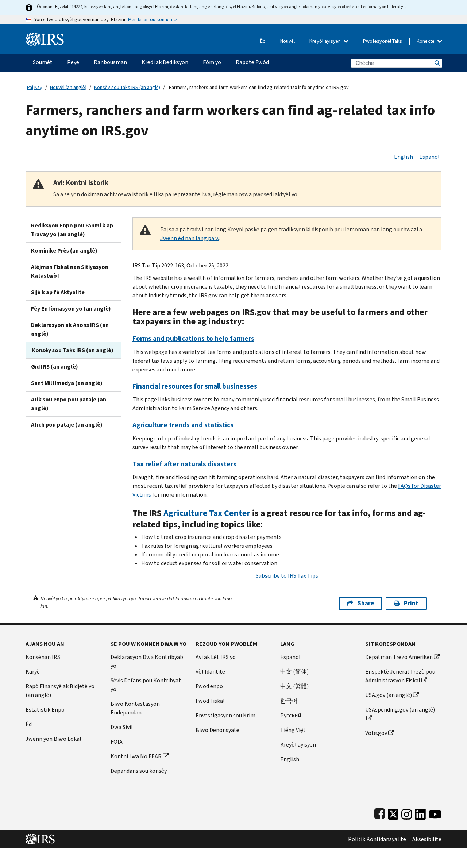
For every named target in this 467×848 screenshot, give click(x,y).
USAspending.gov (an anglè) (400, 709)
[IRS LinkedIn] (420, 812)
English (403, 157)
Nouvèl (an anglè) (68, 87)
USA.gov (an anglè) (388, 695)
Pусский (290, 715)
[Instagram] (406, 812)
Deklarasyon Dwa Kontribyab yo (147, 661)
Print (411, 603)
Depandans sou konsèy (139, 771)
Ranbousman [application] (110, 62)
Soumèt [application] (43, 62)
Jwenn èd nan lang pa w (189, 238)
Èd (263, 41)
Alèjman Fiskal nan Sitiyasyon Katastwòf (69, 271)
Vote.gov (376, 733)
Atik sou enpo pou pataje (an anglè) (68, 404)
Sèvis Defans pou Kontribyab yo (146, 685)
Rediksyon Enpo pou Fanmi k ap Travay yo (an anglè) (72, 229)
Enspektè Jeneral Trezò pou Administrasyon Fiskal (400, 676)
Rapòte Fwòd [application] (252, 62)
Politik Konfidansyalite (377, 839)
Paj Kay (34, 87)
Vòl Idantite (210, 671)
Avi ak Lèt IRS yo (216, 657)
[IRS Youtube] (435, 812)
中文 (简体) (294, 671)
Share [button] (366, 603)
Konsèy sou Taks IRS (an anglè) (127, 87)
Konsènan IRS (43, 657)
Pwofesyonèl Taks (382, 41)
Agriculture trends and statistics (183, 424)
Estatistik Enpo (45, 709)
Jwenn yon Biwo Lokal (53, 739)
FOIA (117, 741)
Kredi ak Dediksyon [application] (165, 62)
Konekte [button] (426, 41)
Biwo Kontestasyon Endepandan (135, 708)
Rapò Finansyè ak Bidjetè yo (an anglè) (60, 690)
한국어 (289, 701)
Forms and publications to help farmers (193, 338)
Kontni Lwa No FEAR (136, 756)
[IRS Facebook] (379, 812)
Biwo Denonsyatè (217, 730)
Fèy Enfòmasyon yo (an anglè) (71, 308)
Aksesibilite (426, 839)
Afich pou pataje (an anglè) (67, 424)
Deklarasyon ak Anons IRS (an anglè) (70, 329)
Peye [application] (73, 62)
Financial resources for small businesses (194, 386)
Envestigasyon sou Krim (225, 715)
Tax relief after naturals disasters (184, 464)
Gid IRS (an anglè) (54, 366)
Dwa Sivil (122, 727)
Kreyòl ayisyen (325, 41)
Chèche (436, 63)
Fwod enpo (209, 686)
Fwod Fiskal (210, 701)
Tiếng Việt (293, 730)
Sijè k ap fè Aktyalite (58, 292)
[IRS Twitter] (393, 812)
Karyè (33, 671)
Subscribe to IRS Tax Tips (287, 575)
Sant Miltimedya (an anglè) (67, 383)
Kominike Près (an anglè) (64, 250)
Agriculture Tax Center (206, 513)
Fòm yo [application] (212, 62)
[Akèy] (45, 36)
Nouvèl (287, 41)
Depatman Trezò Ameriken (399, 657)
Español (429, 157)
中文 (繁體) (294, 686)
